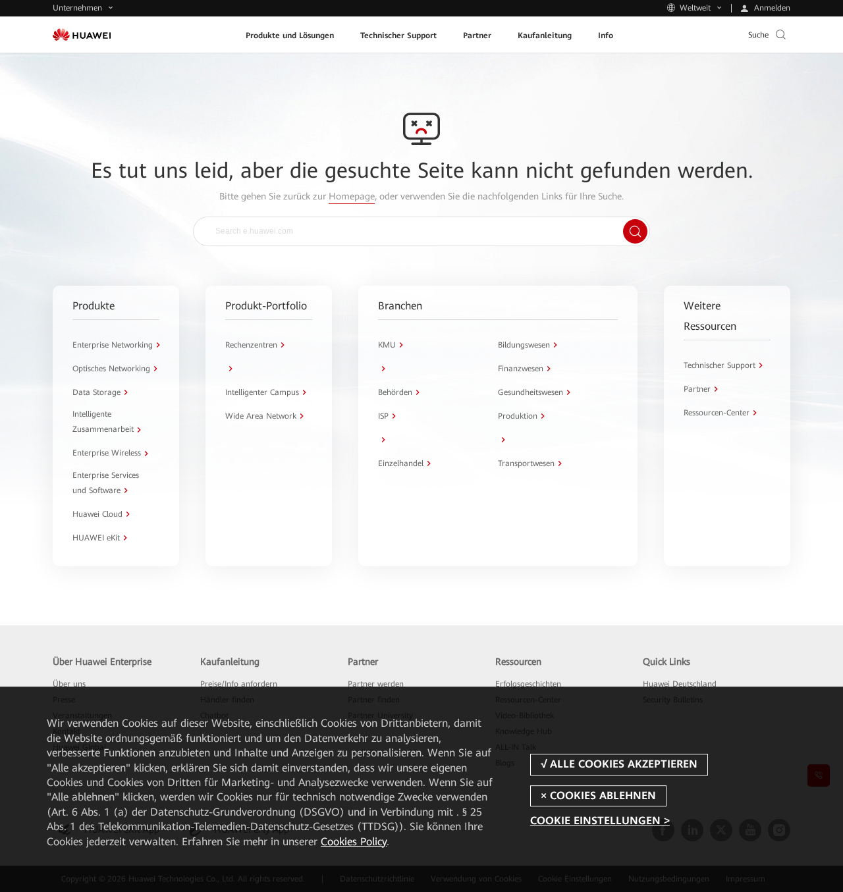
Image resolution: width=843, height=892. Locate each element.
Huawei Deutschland (680, 684)
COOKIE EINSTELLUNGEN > (600, 820)
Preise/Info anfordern (238, 684)
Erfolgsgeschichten (528, 684)
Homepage (352, 196)
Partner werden (376, 684)
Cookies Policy (354, 841)
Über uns (69, 684)
